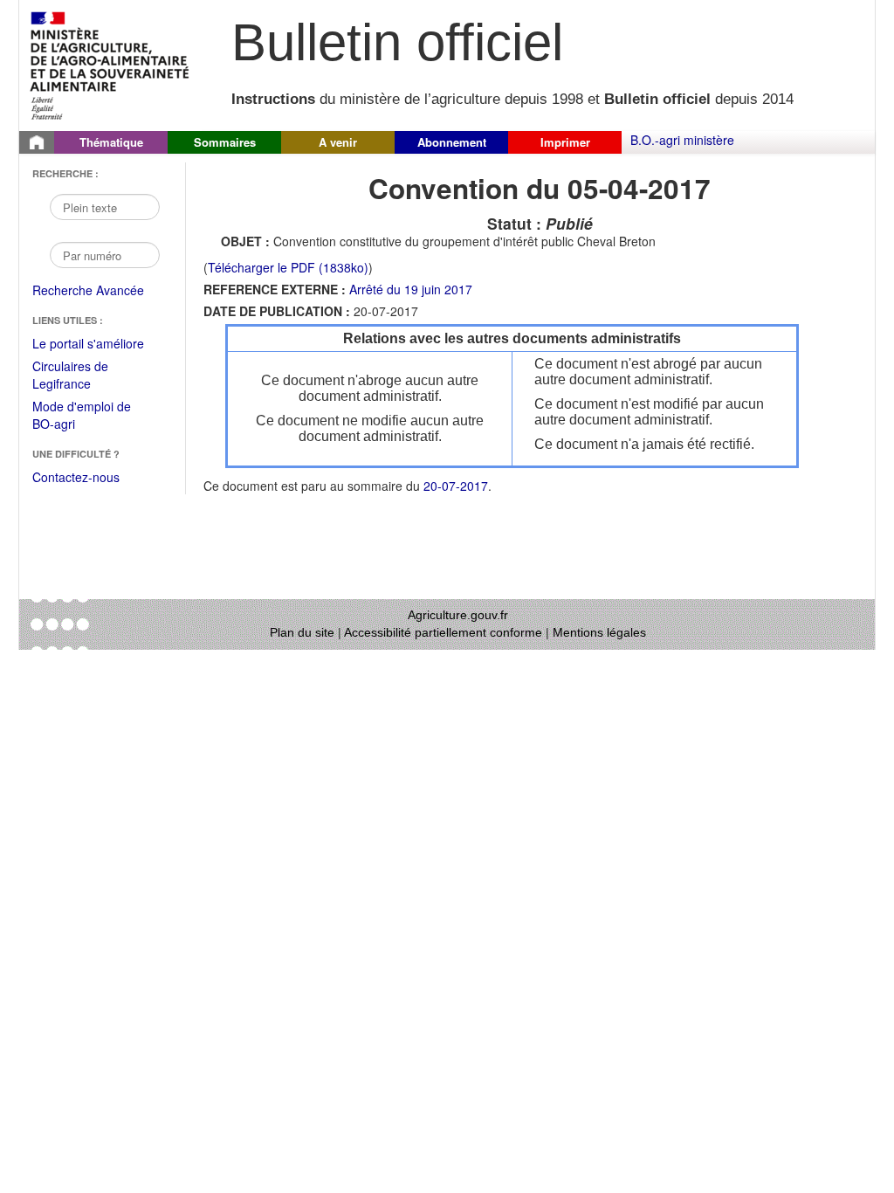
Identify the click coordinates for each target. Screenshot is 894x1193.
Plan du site (302, 632)
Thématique (111, 142)
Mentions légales (599, 632)
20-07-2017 (455, 485)
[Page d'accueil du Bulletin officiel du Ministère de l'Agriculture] (36, 142)
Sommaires (225, 142)
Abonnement (451, 142)
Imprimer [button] (565, 142)
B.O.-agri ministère (682, 139)
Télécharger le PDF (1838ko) (288, 267)
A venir (338, 142)
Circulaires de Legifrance (84, 376)
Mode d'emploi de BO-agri (81, 416)
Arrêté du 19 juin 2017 (410, 289)
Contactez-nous (76, 477)
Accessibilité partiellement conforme (443, 632)
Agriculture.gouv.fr (458, 615)
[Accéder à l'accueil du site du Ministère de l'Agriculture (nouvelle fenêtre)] (110, 63)
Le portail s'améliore (100, 344)
